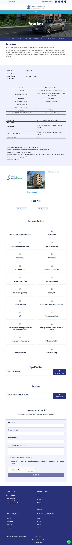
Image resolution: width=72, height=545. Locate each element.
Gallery (19, 38)
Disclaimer (38, 536)
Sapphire (8, 528)
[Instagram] (64, 536)
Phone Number (13, 430)
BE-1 (38, 528)
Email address (13, 438)
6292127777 (11, 2)
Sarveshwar (9, 524)
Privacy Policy (38, 542)
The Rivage (9, 518)
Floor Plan (27, 38)
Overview (11, 38)
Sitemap (39, 509)
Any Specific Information (17, 445)
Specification (51, 38)
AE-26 (39, 521)
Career (39, 496)
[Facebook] (51, 536)
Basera (39, 524)
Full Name (11, 422)
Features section (38, 38)
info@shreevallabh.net (47, 1)
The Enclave (9, 521)
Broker (39, 502)
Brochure (61, 38)
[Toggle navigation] (36, 12)
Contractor (40, 499)
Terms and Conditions (38, 539)
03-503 (39, 518)
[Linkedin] (60, 536)
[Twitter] (56, 536)
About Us (39, 506)
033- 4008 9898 (11, 498)
